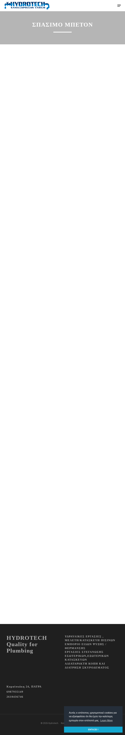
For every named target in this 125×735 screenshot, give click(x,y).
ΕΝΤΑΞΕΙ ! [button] (93, 729)
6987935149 (15, 691)
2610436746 (15, 696)
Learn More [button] (106, 720)
